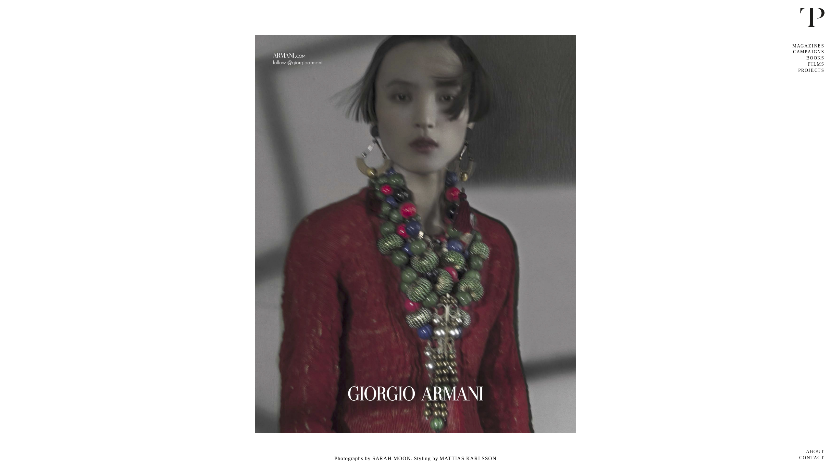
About (815, 451)
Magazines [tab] (808, 46)
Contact (812, 457)
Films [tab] (816, 64)
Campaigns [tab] (809, 51)
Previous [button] (208, 234)
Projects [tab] (811, 70)
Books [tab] (815, 58)
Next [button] (623, 234)
